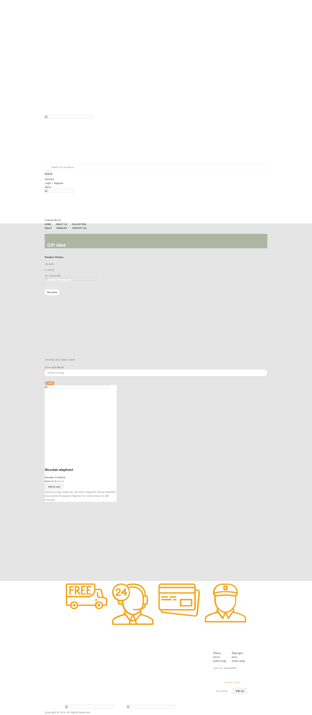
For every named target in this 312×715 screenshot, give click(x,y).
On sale (49, 264)
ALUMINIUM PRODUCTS (115, 665)
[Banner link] (156, 316)
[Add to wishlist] (58, 463)
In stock (49, 269)
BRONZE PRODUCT (112, 671)
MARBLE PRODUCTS (113, 654)
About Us (70, 649)
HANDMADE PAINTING (114, 649)
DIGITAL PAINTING (112, 660)
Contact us (182, 677)
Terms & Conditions (75, 671)
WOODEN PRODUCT (113, 677)
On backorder (53, 275)
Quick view (49, 463)
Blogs (142, 671)
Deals (142, 654)
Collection (144, 649)
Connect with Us (187, 643)
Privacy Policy (72, 654)
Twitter (180, 660)
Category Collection (116, 643)
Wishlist (143, 660)
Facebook (181, 649)
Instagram (181, 654)
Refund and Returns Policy (79, 665)
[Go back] (51, 238)
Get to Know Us (75, 643)
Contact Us (71, 677)
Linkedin (180, 665)
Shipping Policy (73, 660)
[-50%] (77, 421)
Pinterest (181, 671)
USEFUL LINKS (147, 643)
